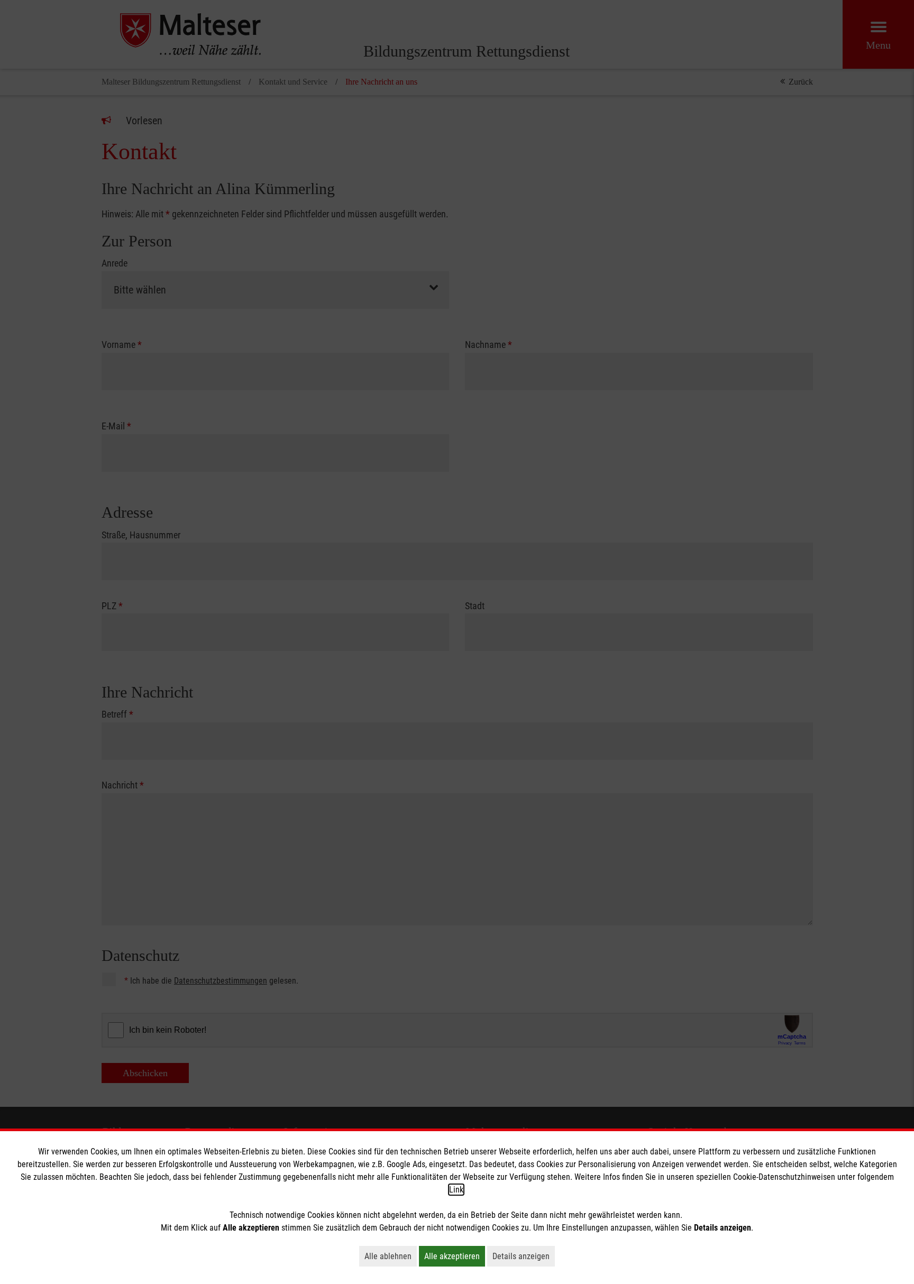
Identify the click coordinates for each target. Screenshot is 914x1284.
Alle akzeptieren (454, 1256)
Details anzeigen (523, 1256)
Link (456, 1190)
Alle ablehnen (390, 1256)
